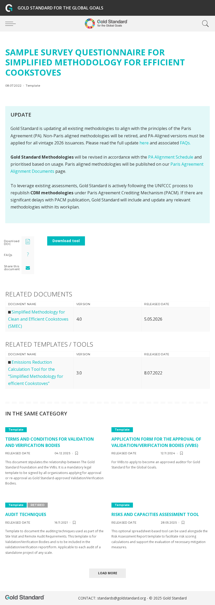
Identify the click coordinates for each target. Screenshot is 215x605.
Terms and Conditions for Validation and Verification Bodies (49, 442)
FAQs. (185, 143)
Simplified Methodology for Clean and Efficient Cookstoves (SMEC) (38, 319)
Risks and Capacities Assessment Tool (155, 514)
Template (33, 85)
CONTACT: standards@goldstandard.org (112, 598)
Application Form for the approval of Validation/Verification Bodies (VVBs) (156, 442)
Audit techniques (25, 514)
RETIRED (38, 505)
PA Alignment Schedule (171, 157)
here (144, 143)
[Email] (28, 268)
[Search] (204, 24)
